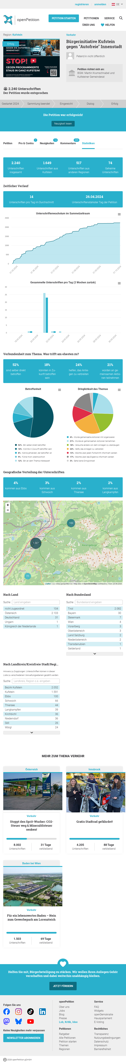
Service (109, 18)
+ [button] (8, 505)
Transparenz (101, 1034)
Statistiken (88, 143)
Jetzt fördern (63, 986)
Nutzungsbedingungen (107, 1037)
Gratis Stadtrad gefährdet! (94, 822)
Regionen (64, 1049)
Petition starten (64, 18)
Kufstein (17, 34)
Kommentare (68, 142)
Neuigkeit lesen (63, 123)
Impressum (100, 1045)
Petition (7, 143)
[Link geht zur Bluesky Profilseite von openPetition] (18, 1021)
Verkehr (71, 34)
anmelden (100, 4)
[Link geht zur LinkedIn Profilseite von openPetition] (42, 1011)
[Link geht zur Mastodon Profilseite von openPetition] (6, 1021)
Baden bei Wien (31, 863)
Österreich (31, 769)
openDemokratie (103, 1014)
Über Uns (88, 24)
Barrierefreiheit (102, 1049)
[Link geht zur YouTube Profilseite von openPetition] (30, 1021)
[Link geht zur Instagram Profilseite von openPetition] (18, 1011)
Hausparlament (103, 1018)
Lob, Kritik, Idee (68, 1022)
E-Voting (99, 1022)
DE (117, 4)
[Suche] (121, 18)
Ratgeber (64, 1034)
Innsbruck (94, 769)
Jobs (62, 1010)
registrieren (82, 4)
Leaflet (48, 583)
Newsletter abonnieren (23, 1038)
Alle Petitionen (67, 1037)
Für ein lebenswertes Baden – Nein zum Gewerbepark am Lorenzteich (31, 917)
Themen (64, 1045)
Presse (63, 1018)
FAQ (96, 1006)
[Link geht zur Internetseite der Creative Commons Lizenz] (5, 1059)
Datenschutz (101, 1041)
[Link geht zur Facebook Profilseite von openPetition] (6, 1011)
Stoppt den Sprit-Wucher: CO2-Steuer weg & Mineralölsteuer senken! (31, 825)
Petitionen (91, 18)
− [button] (8, 510)
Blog (61, 1014)
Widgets (99, 1010)
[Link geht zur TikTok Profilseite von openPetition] (30, 1011)
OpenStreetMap (90, 583)
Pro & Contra (26, 142)
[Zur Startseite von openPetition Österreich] (21, 19)
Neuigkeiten (47, 142)
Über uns (64, 1006)
